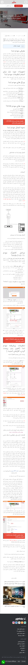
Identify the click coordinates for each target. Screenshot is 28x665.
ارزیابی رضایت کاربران (21, 633)
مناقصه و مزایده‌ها (22, 635)
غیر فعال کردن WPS (13, 540)
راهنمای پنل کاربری (22, 641)
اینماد (19, 661)
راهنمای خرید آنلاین (21, 644)
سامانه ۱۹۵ (23, 661)
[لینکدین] (16, 622)
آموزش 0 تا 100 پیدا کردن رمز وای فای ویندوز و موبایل (14, 581)
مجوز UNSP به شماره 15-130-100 (10, 661)
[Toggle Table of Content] (22, 46)
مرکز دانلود (23, 650)
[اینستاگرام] (13, 622)
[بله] (25, 622)
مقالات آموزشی (7, 35)
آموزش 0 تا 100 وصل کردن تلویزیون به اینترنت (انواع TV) (15, 606)
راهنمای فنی (23, 648)
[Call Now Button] (3, 662)
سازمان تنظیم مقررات (21, 629)
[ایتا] (22, 622)
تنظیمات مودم (23, 646)
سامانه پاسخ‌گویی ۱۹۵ (21, 631)
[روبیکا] (19, 622)
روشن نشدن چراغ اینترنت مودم (16, 432)
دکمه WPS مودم (15, 471)
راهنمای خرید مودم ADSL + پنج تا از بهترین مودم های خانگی (14, 584)
